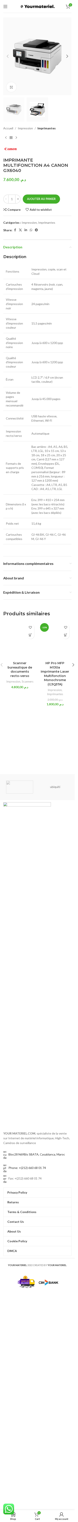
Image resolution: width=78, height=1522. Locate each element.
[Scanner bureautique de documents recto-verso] (19, 640)
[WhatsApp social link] (31, 230)
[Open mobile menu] (5, 6)
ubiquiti (55, 787)
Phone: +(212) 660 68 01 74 (27, 1168)
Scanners (27, 681)
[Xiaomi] (19, 787)
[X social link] (20, 230)
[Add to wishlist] (30, 627)
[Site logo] (37, 6)
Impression (25, 128)
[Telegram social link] (36, 230)
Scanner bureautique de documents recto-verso (20, 669)
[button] (7, 56)
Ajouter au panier (41, 199)
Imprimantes (46, 128)
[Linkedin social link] (25, 230)
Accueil (8, 128)
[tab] (37, 257)
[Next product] (16, 137)
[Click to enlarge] (11, 87)
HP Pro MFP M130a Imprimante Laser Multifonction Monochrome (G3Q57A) (55, 673)
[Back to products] (11, 137)
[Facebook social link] (15, 230)
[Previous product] (5, 137)
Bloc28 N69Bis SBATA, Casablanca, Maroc (36, 1154)
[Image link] (27, 964)
